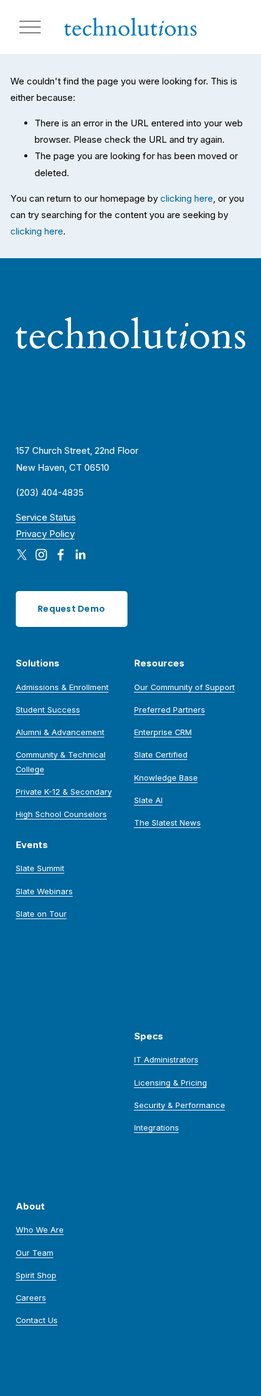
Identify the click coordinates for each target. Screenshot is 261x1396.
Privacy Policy (45, 533)
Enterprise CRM (163, 732)
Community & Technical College (61, 761)
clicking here (186, 198)
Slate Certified (161, 754)
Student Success (48, 709)
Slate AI (148, 800)
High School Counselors (61, 814)
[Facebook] (61, 555)
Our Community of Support (184, 687)
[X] (22, 555)
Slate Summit (40, 868)
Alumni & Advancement (60, 732)
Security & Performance (179, 1105)
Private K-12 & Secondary (64, 791)
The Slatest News (167, 822)
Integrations (156, 1127)
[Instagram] (41, 555)
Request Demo (71, 609)
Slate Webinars (44, 891)
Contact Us (37, 1320)
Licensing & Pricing (170, 1082)
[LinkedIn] (80, 555)
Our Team (34, 1252)
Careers (31, 1297)
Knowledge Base (166, 777)
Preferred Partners (169, 709)
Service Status (46, 517)
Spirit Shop (36, 1275)
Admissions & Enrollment (62, 687)
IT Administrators (166, 1059)
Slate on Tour (41, 914)
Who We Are (40, 1229)
